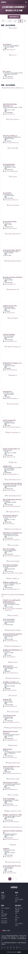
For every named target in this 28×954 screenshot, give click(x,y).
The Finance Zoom (9, 715)
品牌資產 (17, 909)
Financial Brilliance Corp (11, 766)
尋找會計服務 (4, 918)
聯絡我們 (17, 911)
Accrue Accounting (9, 221)
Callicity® (6, 848)
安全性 (16, 925)
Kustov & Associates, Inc (11, 449)
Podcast (17, 917)
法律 (16, 923)
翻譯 (16, 901)
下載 (16, 895)
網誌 (16, 919)
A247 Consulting (8, 799)
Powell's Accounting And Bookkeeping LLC (11, 601)
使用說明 (3, 897)
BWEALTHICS (7, 749)
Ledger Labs (7, 466)
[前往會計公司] (12, 34)
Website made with (12, 952)
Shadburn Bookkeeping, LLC (12, 650)
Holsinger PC (7, 391)
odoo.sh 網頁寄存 (5, 908)
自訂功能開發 (4, 914)
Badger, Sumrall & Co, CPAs (12, 815)
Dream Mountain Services (12, 866)
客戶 (16, 921)
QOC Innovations (9, 619)
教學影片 (3, 895)
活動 (16, 915)
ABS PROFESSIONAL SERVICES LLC (10, 105)
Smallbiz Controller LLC (11, 682)
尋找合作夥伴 (4, 921)
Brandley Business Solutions (12, 277)
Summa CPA (7, 699)
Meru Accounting (9, 549)
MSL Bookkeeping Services (12, 499)
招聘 (16, 913)
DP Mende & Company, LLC (12, 363)
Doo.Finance (7, 44)
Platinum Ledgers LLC (10, 582)
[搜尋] (10, 21)
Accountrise (7, 193)
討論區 (2, 898)
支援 (2, 910)
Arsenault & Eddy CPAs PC (12, 250)
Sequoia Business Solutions (12, 634)
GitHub (17, 897)
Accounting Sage (9, 164)
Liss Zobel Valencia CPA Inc (12, 483)
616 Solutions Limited (10, 782)
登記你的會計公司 (14, 17)
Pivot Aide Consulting (10, 565)
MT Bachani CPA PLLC (10, 515)
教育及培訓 (3, 915)
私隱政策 (20, 923)
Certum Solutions (9, 334)
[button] (26, 2)
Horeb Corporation (9, 420)
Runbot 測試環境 (19, 899)
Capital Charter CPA (10, 306)
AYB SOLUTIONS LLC (10, 136)
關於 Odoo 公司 (18, 908)
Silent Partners (8, 666)
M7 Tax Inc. (7, 71)
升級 (2, 912)
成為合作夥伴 (4, 922)
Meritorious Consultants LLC (12, 533)
